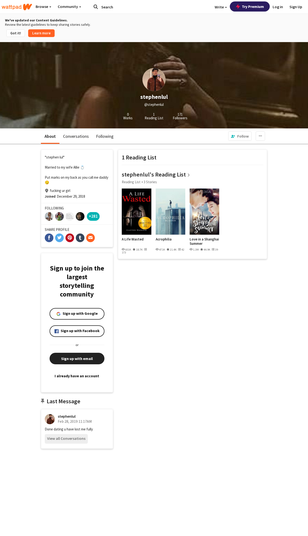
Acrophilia (164, 239)
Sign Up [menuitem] (295, 6)
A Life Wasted (133, 239)
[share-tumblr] (80, 237)
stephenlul (67, 416)
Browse (42, 6)
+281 (93, 216)
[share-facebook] (49, 237)
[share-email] (90, 237)
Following (105, 136)
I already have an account (77, 375)
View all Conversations (66, 438)
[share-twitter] (59, 237)
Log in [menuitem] (278, 6)
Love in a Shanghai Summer (204, 241)
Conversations (76, 136)
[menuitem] (240, 136)
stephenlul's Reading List (154, 174)
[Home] (17, 6)
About (50, 136)
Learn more (41, 33)
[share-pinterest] (69, 237)
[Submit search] (95, 7)
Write (220, 7)
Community (68, 6)
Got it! (15, 33)
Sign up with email (77, 358)
